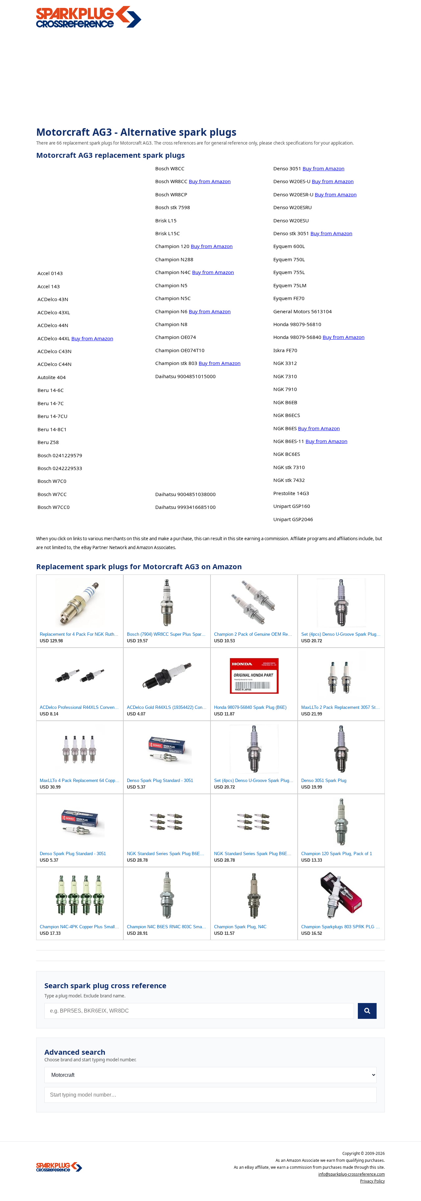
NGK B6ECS (286, 415)
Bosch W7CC (52, 494)
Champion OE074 (175, 337)
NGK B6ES (285, 428)
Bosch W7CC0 (53, 507)
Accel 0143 (50, 273)
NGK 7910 (285, 389)
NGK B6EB (285, 402)
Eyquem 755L (289, 272)
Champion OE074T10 (180, 350)
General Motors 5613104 (302, 311)
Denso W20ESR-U (293, 194)
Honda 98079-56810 (297, 324)
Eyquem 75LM (290, 285)
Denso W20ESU (291, 220)
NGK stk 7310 (289, 467)
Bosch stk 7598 (172, 207)
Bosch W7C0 (51, 481)
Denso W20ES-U (291, 181)
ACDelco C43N (54, 351)
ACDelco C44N (54, 364)
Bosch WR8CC (171, 181)
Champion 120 (172, 246)
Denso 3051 (287, 168)
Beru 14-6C (50, 390)
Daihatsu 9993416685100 (185, 507)
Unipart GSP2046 (293, 519)
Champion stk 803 (176, 363)
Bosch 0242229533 (59, 468)
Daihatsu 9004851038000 (185, 494)
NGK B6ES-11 (288, 441)
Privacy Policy (372, 1181)
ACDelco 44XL (53, 338)
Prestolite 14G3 (291, 493)
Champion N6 (171, 311)
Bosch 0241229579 (59, 455)
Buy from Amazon (92, 338)
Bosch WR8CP (171, 194)
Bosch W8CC (170, 168)
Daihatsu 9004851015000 (185, 376)
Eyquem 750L (289, 259)
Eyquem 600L (289, 246)
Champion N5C (173, 298)
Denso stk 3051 (291, 233)
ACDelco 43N (52, 299)
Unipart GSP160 (291, 506)
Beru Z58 (48, 442)
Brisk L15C (167, 233)
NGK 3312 (285, 363)
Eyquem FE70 (289, 298)
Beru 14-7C (50, 403)
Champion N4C (173, 272)
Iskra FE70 (285, 350)
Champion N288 (174, 259)
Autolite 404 (51, 377)
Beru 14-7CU (52, 416)
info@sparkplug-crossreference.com (351, 1174)
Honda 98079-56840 (297, 337)
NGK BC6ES (286, 454)
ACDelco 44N (52, 325)
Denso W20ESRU (292, 207)
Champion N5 (171, 285)
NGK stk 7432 (289, 480)
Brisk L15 (166, 220)
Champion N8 (171, 324)
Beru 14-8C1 (52, 429)
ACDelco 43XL (53, 312)
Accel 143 (48, 286)
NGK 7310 (285, 376)
